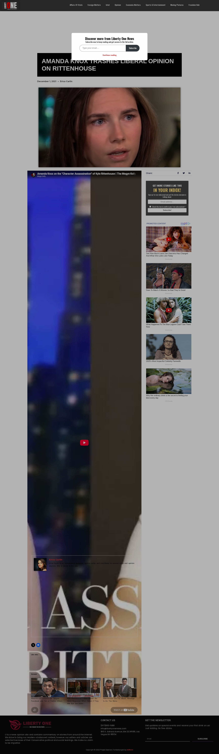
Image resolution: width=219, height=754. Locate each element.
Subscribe (132, 48)
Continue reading (109, 55)
